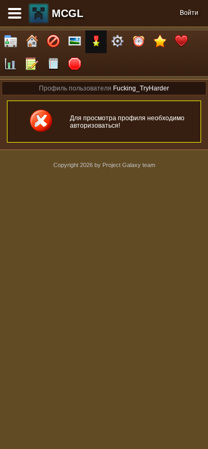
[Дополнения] (117, 41)
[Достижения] (96, 41)
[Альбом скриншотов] (74, 41)
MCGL (67, 13)
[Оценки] (160, 41)
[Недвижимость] (32, 41)
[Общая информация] (10, 41)
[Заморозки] (138, 41)
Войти (189, 12)
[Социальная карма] (10, 64)
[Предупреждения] (74, 64)
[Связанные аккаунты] (181, 41)
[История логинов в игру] (32, 64)
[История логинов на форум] (53, 64)
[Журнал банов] (53, 41)
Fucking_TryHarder (141, 88)
